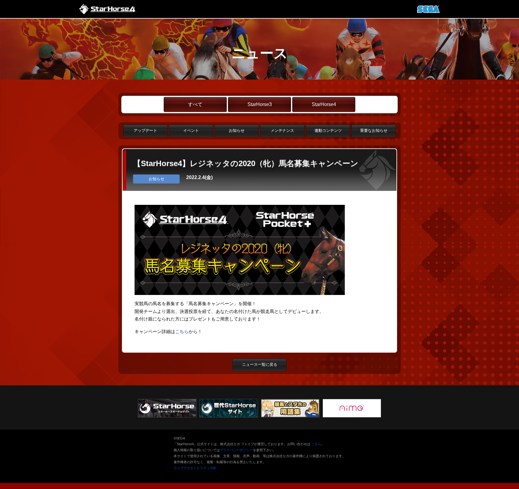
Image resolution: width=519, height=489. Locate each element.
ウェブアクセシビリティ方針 (195, 468)
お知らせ (236, 130)
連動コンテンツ (328, 130)
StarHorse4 (324, 104)
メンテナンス (282, 130)
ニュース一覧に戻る (259, 364)
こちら (182, 331)
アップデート (145, 130)
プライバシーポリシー (236, 450)
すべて (195, 104)
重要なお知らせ (373, 130)
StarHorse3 (259, 104)
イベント (191, 130)
